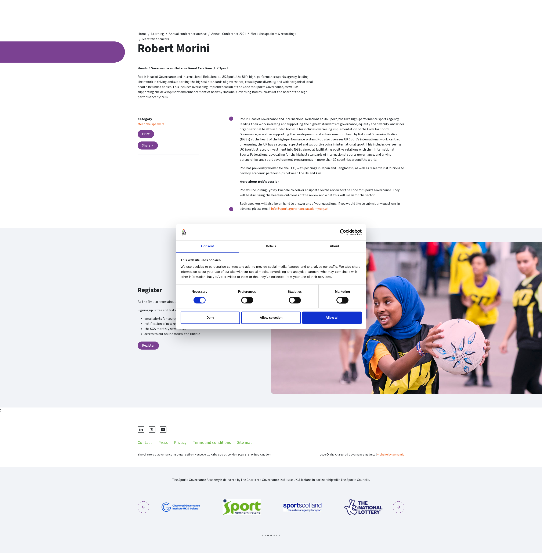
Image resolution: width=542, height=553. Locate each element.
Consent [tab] (207, 246)
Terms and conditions (212, 443)
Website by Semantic (390, 455)
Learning (157, 34)
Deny (210, 318)
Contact (145, 443)
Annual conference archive (188, 34)
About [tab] (334, 246)
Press (163, 443)
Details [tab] (271, 246)
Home (142, 34)
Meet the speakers (155, 39)
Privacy (180, 443)
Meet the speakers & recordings (273, 34)
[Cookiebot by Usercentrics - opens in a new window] (343, 232)
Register (148, 345)
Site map (245, 443)
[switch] (247, 300)
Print (146, 134)
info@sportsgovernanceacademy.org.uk (299, 208)
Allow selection (271, 318)
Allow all (332, 318)
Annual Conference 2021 (228, 34)
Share (146, 145)
